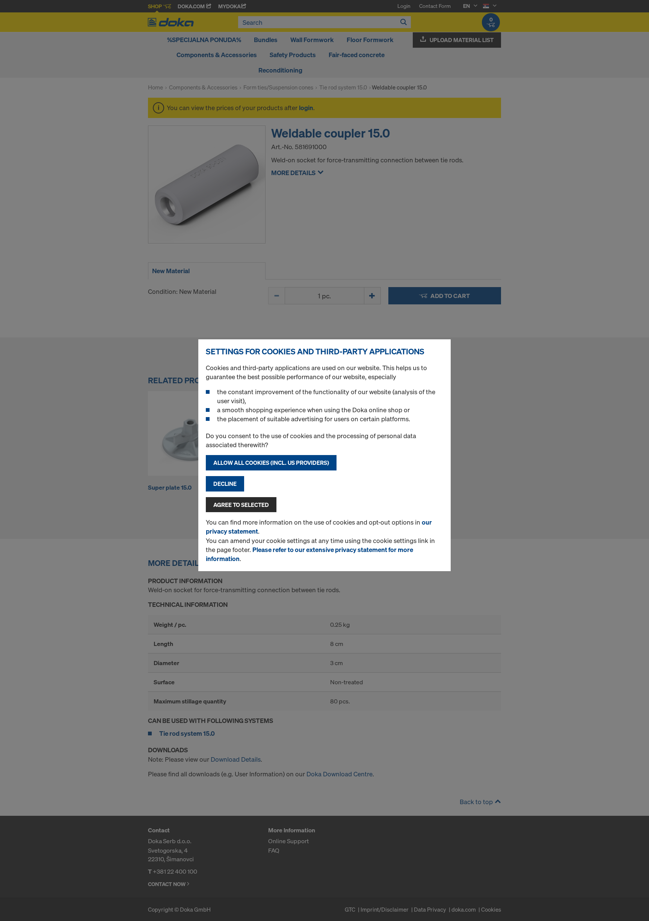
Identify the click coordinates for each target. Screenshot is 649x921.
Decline (225, 483)
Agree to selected (241, 504)
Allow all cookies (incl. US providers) (271, 462)
